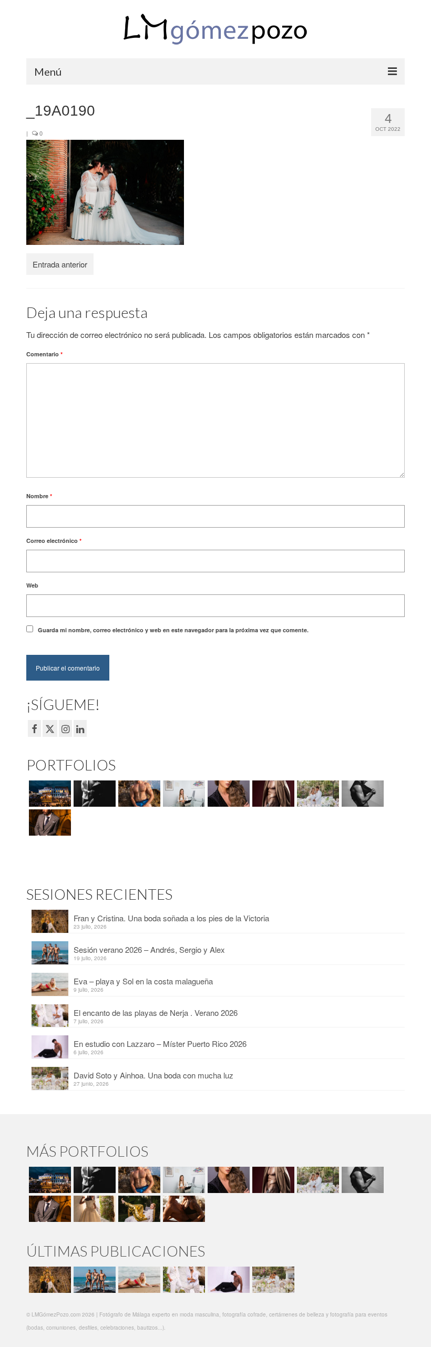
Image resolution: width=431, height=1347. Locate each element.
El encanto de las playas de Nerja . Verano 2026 (156, 1012)
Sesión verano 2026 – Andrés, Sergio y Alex (149, 949)
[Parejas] (182, 1209)
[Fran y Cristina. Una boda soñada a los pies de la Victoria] (48, 1280)
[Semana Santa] (48, 793)
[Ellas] (227, 793)
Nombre (39, 496)
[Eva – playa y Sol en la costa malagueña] (138, 1280)
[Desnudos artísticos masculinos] (272, 793)
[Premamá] (93, 793)
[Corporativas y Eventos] (182, 793)
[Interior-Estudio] (361, 793)
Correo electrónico (53, 540)
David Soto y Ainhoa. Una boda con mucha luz (153, 1075)
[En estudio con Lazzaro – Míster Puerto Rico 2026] (227, 1280)
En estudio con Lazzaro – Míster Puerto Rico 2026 (160, 1043)
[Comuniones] (93, 1209)
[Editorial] (138, 1209)
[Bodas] (316, 793)
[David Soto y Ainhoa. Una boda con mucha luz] (272, 1280)
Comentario (44, 354)
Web (32, 585)
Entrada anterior (60, 264)
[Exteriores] (48, 822)
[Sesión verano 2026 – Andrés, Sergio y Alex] (93, 1280)
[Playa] (138, 793)
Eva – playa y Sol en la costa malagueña (143, 980)
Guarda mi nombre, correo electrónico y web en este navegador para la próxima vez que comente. (173, 630)
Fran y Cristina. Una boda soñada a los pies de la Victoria (171, 917)
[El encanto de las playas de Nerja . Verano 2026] (182, 1280)
